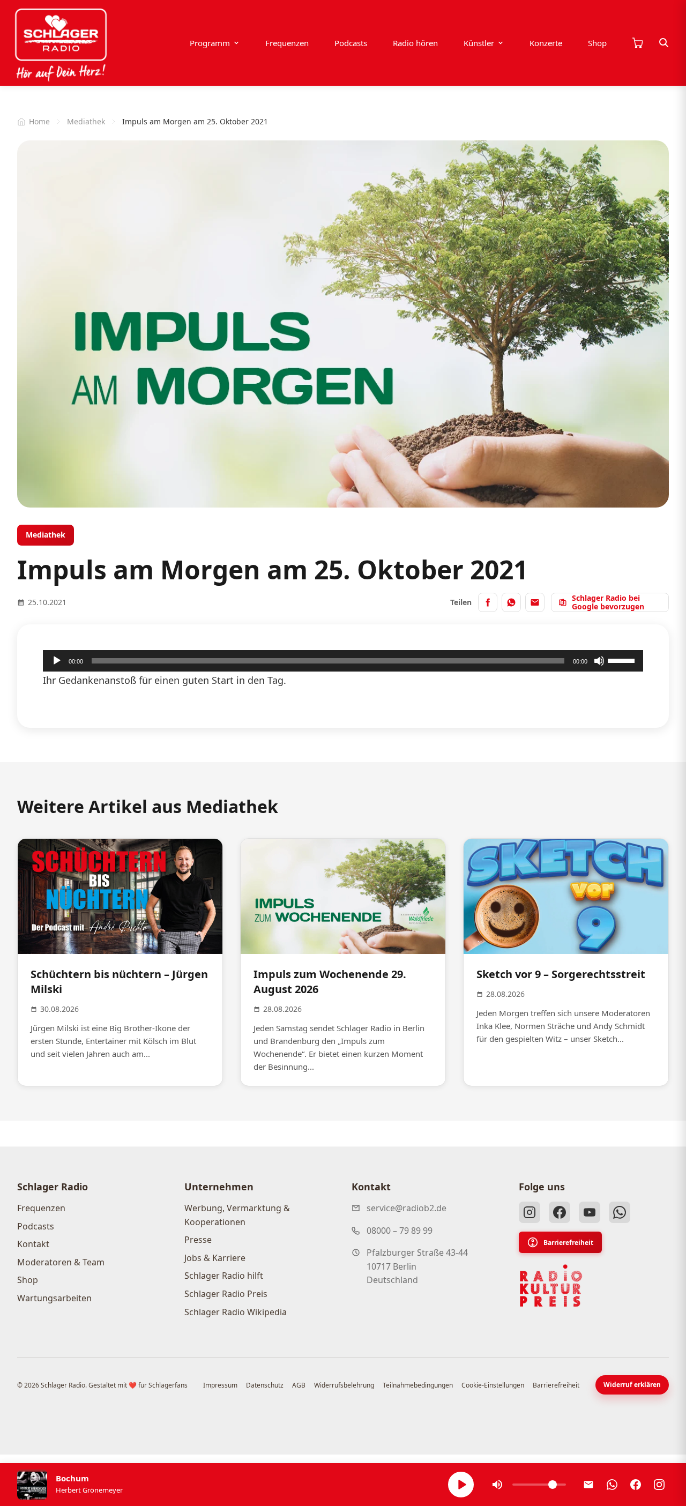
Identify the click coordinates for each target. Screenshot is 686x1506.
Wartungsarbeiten (54, 1298)
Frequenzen (287, 43)
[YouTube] (589, 1212)
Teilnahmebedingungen (418, 1385)
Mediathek (86, 121)
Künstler (479, 43)
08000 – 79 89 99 (400, 1230)
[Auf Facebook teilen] (487, 602)
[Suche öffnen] (664, 43)
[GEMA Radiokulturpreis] (551, 1286)
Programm (210, 43)
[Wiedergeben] (56, 660)
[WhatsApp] (619, 1212)
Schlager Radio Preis (225, 1294)
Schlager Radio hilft (223, 1275)
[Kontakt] (588, 1484)
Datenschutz (265, 1385)
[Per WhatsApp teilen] (511, 602)
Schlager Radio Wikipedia (235, 1312)
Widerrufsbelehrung (344, 1385)
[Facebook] (559, 1212)
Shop (597, 43)
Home (39, 121)
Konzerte (546, 43)
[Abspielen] (461, 1484)
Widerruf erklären (632, 1384)
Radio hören (415, 43)
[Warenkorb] (637, 43)
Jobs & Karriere (214, 1258)
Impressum (220, 1385)
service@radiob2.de (406, 1208)
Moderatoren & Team (61, 1262)
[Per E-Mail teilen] (535, 602)
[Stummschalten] (599, 660)
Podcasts (350, 43)
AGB (298, 1385)
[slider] (623, 659)
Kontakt (33, 1244)
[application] (343, 661)
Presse (198, 1240)
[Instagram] (529, 1212)
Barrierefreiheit (568, 1242)
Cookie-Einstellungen (492, 1385)
